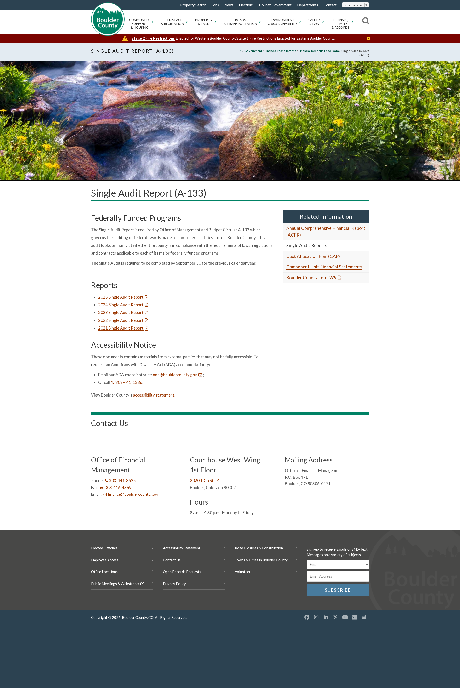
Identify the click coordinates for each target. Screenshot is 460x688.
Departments (307, 5)
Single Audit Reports (306, 245)
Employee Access (104, 560)
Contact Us (172, 560)
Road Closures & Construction (259, 548)
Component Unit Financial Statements (324, 266)
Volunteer (243, 571)
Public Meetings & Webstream (115, 583)
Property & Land (204, 22)
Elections (246, 5)
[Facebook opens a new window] (306, 617)
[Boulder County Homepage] (108, 19)
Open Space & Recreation (172, 22)
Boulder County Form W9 (311, 277)
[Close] (370, 38)
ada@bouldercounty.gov (175, 374)
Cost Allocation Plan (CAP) (313, 256)
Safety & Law (314, 22)
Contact (330, 5)
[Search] (365, 22)
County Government (275, 5)
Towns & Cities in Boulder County (261, 560)
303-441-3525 (122, 480)
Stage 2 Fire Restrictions (153, 38)
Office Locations (104, 571)
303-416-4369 (118, 487)
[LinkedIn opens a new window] (326, 617)
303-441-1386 (128, 382)
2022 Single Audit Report (121, 320)
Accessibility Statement (181, 548)
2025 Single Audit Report (121, 297)
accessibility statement (153, 395)
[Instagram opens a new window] (316, 617)
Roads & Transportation (240, 22)
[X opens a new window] (335, 617)
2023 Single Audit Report (121, 312)
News (228, 5)
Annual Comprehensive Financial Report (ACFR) (325, 232)
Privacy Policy (174, 583)
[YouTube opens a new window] (345, 617)
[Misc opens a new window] (354, 617)
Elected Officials (104, 548)
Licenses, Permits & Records (340, 23)
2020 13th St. (202, 480)
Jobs (215, 5)
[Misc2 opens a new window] (364, 617)
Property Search (193, 5)
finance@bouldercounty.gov (133, 494)
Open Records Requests (182, 571)
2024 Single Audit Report (121, 304)
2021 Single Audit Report (121, 327)
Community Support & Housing (139, 23)
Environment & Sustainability (282, 22)
